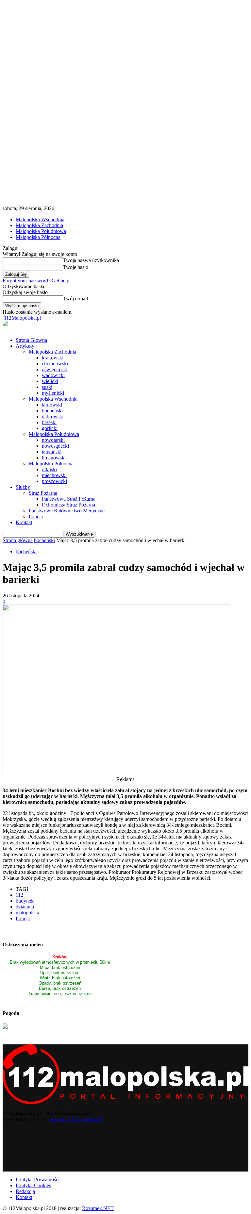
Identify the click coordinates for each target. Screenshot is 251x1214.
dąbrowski (52, 416)
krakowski (52, 357)
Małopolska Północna (38, 237)
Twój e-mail (75, 298)
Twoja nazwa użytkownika (91, 260)
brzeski (49, 422)
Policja (36, 516)
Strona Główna (31, 340)
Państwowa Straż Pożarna (68, 499)
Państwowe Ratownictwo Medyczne (67, 510)
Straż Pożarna (43, 493)
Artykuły (25, 346)
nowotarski (53, 440)
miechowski (54, 475)
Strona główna (18, 540)
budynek (25, 901)
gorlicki (50, 428)
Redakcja (25, 1191)
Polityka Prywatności (37, 1179)
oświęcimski (54, 369)
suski (47, 387)
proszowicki (54, 481)
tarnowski (52, 404)
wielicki (50, 381)
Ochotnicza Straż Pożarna (68, 504)
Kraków (59, 957)
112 (19, 895)
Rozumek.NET (98, 1208)
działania (25, 906)
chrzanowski (55, 363)
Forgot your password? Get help (36, 280)
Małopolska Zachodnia (39, 225)
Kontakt (24, 522)
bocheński (52, 410)
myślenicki (53, 393)
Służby (23, 487)
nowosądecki (55, 446)
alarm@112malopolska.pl (75, 1119)
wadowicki (53, 375)
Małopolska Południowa (41, 231)
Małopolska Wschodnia (40, 219)
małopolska (27, 912)
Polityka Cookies (33, 1185)
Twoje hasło (75, 267)
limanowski (54, 457)
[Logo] (3, 329)
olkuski (49, 469)
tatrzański (51, 452)
